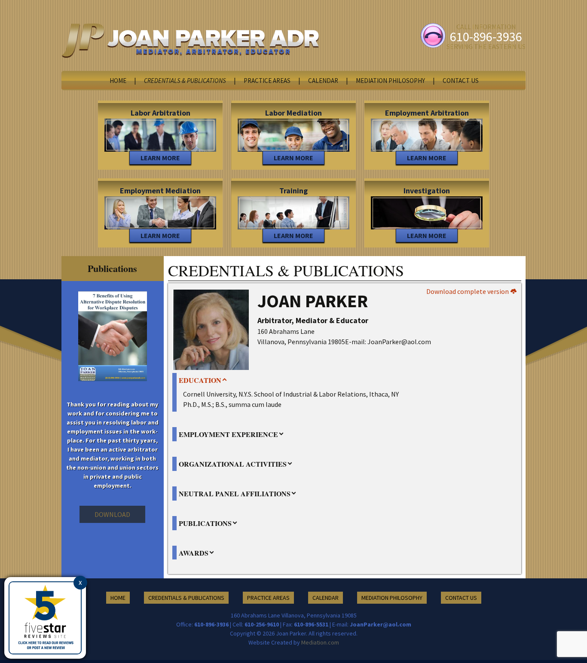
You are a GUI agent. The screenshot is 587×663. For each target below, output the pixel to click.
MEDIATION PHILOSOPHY (390, 80)
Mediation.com (320, 642)
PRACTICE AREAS (267, 80)
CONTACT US (461, 80)
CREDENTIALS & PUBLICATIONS (185, 80)
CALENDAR (323, 80)
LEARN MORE (160, 157)
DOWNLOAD (112, 514)
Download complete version (468, 291)
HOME (118, 80)
